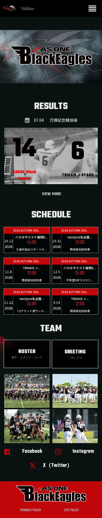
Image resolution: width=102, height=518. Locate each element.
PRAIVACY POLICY (30, 510)
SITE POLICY (71, 510)
